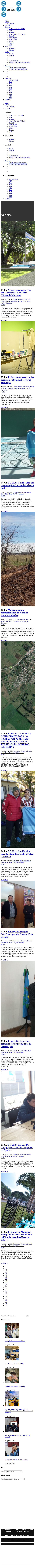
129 (6, 1305)
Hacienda (16, 751)
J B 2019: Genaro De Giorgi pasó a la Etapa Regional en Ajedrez (17, 1147)
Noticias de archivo (7, 1479)
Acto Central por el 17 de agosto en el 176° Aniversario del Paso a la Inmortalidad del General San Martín (19, 1411)
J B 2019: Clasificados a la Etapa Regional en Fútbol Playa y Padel (17, 485)
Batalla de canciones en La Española (15, 1386)
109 (6, 1270)
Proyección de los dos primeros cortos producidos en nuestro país (16, 1044)
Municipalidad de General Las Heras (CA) (16, 388)
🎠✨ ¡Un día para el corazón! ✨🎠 (15, 1341)
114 (6, 1279)
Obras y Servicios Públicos (21, 386)
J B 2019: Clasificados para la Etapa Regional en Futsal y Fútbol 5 (17, 854)
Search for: (4, 1316)
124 (6, 1296)
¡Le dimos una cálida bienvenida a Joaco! (16, 1459)
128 (6, 1303)
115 (6, 1280)
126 (6, 1300)
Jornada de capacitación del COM (14, 1363)
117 (6, 1284)
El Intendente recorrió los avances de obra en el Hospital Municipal (17, 380)
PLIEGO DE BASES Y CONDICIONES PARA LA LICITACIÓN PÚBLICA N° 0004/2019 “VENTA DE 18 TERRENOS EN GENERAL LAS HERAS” (16, 740)
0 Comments (8, 303)
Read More (4, 320)
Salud (32, 386)
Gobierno (16, 299)
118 (6, 1286)
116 (6, 1282)
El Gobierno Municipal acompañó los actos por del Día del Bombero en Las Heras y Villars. (16, 1236)
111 (6, 1273)
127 (6, 1302)
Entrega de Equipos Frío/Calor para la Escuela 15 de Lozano (17, 934)
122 (6, 1293)
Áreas (2, 1471)
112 (6, 1275)
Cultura (15, 1050)
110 (6, 1272)
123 (6, 1295)
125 (6, 1298)
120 (6, 1289)
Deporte (15, 492)
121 (6, 1291)
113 (6, 1277)
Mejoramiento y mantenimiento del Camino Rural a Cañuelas (14, 613)
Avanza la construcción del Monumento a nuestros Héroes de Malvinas (16, 293)
